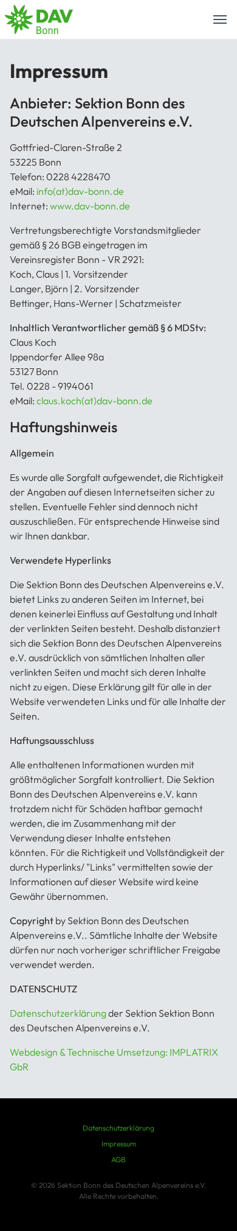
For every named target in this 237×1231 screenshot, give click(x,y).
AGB (118, 1159)
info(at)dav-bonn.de (80, 191)
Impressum (118, 1143)
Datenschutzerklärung (59, 1013)
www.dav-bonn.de (90, 206)
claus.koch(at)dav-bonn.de (94, 401)
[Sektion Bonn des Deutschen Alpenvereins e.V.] (39, 19)
